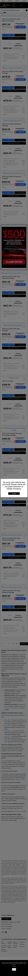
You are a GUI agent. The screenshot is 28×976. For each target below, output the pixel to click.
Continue (14, 493)
